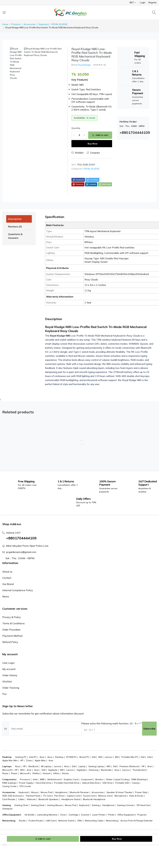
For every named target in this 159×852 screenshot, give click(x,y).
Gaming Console (125, 805)
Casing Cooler (9, 786)
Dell (94, 757)
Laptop (82, 766)
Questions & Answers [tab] (15, 236)
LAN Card (51, 820)
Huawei (46, 773)
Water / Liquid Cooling (117, 779)
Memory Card (105, 795)
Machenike (106, 770)
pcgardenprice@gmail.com (21, 552)
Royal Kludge (84, 65)
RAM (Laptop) (9, 782)
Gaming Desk (37, 805)
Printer (111, 814)
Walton (36, 773)
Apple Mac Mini (9, 760)
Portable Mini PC (129, 757)
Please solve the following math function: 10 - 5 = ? (111, 723)
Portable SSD (122, 782)
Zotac (29, 760)
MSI (100, 757)
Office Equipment (126, 814)
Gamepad (7, 808)
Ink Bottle (29, 814)
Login (142, 3)
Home (5, 24)
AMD (42, 779)
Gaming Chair (21, 805)
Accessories (30, 24)
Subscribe (149, 728)
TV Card (47, 795)
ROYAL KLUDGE (59, 24)
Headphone (61, 792)
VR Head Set (143, 805)
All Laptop (46, 766)
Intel (149, 757)
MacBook (33, 766)
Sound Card (89, 795)
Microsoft (7, 770)
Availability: (79, 117)
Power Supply (26, 782)
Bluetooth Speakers (49, 799)
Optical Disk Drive (91, 782)
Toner (63, 814)
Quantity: (76, 128)
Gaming (96, 805)
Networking (112, 820)
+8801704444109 (21, 538)
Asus (42, 757)
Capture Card (73, 795)
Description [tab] (15, 218)
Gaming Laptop (96, 766)
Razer (5, 773)
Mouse (34, 792)
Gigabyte (52, 770)
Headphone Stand (70, 799)
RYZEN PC (71, 757)
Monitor (99, 779)
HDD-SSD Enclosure (12, 795)
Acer (51, 760)
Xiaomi (65, 773)
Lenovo (108, 757)
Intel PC (33, 757)
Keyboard (44, 24)
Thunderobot (139, 770)
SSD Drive (107, 782)
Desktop (59, 757)
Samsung (93, 770)
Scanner (85, 814)
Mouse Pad (46, 792)
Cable (21, 799)
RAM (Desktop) (139, 779)
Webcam (31, 799)
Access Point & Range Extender (136, 820)
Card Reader (8, 799)
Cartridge (73, 814)
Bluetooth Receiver (79, 792)
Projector (142, 814)
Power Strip (141, 792)
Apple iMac (40, 760)
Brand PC (84, 757)
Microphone (120, 795)
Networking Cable (94, 820)
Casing (135, 782)
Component (87, 779)
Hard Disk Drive (43, 782)
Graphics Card (71, 779)
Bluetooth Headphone (94, 799)
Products (15, 24)
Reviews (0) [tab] (15, 226)
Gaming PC (20, 757)
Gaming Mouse (54, 805)
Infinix (56, 773)
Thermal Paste (32, 795)
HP (21, 760)
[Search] (154, 12)
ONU (79, 820)
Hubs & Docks (136, 795)
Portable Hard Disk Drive (66, 782)
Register (152, 3)
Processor (25, 779)
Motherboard (54, 779)
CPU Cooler (25, 786)
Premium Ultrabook (129, 766)
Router (22, 820)
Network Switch (66, 820)
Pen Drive (59, 795)
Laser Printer (98, 814)
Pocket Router (36, 820)
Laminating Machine (47, 814)
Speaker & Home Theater (119, 792)
